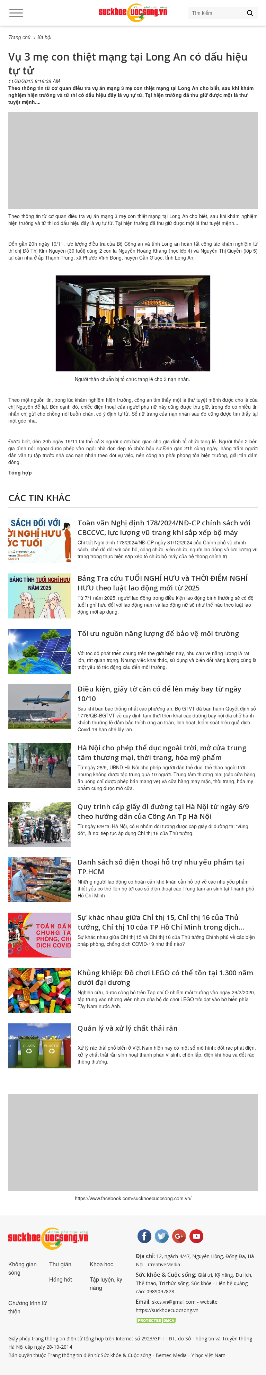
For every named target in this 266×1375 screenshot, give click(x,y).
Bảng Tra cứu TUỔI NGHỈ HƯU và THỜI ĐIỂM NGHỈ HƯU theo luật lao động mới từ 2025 (163, 582)
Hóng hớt (60, 1279)
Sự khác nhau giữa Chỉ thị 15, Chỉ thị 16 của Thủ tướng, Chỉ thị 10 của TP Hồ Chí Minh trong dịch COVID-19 (158, 927)
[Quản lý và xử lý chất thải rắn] (39, 1045)
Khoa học (101, 1264)
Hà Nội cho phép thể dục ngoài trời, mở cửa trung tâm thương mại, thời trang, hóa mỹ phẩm (162, 752)
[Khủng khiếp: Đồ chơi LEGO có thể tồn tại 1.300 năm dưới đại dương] (39, 990)
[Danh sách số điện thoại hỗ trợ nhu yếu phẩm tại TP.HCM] (39, 879)
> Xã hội (42, 37)
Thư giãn (60, 1264)
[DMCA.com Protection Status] (156, 1319)
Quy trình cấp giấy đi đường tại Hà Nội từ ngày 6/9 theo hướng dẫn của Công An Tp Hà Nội (163, 811)
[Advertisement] (133, 167)
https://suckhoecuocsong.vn (167, 1310)
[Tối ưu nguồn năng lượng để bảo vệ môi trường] (39, 651)
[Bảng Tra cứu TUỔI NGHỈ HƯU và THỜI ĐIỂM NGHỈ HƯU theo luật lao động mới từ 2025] (39, 595)
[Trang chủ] (133, 12)
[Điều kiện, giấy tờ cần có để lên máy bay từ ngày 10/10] (39, 706)
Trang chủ (19, 37)
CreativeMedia (164, 1264)
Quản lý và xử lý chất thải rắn (128, 1028)
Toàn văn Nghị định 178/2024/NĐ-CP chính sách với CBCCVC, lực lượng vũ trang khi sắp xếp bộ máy (164, 527)
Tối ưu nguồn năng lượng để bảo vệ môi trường (158, 633)
